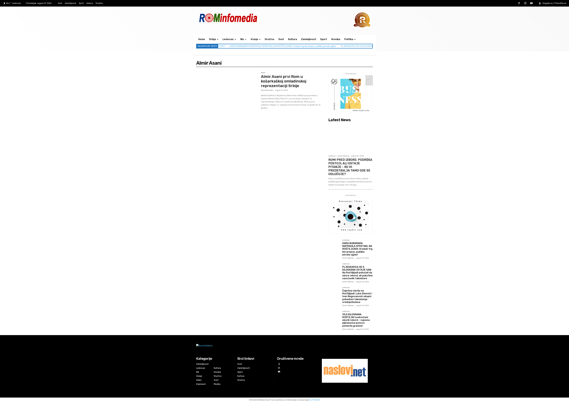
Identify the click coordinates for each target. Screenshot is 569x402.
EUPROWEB (315, 400)
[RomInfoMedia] (254, 348)
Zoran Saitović (343, 156)
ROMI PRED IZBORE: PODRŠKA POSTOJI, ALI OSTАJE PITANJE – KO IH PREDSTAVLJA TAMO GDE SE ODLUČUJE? (350, 167)
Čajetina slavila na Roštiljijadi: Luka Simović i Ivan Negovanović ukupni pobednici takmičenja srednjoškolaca (357, 296)
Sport (263, 73)
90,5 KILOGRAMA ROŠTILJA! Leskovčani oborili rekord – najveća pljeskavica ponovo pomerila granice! (356, 320)
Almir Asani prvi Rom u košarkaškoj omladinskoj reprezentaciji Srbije (283, 81)
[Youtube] (531, 3)
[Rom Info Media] (241, 17)
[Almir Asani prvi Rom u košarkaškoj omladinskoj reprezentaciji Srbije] (227, 92)
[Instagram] (525, 3)
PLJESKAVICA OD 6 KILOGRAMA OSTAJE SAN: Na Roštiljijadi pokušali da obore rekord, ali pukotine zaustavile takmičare (357, 273)
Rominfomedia (267, 90)
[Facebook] (519, 3)
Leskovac (332, 156)
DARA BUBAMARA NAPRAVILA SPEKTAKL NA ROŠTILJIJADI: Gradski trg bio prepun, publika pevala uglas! (258, 46)
